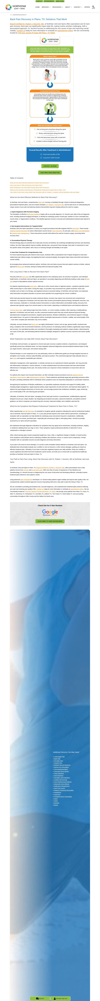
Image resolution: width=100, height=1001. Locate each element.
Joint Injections (58, 775)
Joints (56, 801)
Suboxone (57, 794)
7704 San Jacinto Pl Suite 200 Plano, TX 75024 (36, 33)
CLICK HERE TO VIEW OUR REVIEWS (50, 521)
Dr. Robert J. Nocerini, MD (55, 205)
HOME (37, 7)
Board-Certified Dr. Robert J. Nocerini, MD (27, 24)
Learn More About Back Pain (50, 172)
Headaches (57, 792)
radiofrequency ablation (37, 377)
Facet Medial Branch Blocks (62, 782)
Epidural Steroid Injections (62, 765)
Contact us (21, 31)
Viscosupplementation (61, 769)
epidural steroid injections (19, 231)
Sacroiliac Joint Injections (62, 778)
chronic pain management (20, 233)
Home (11, 14)
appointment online (65, 31)
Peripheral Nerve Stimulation (63, 796)
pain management (26, 479)
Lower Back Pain (59, 756)
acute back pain (37, 470)
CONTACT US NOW (50, 166)
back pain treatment (33, 214)
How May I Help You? (61, 998)
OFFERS (87, 7)
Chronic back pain (16, 310)
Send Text (41, 998)
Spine (56, 799)
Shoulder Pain (58, 761)
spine (15, 358)
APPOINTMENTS (49, 1)
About (67, 7)
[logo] (15, 7)
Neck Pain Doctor (59, 788)
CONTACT (39, 1)
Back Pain (57, 759)
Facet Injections (59, 773)
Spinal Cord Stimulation (61, 767)
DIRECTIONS (60, 1)
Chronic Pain (58, 763)
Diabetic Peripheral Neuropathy (64, 790)
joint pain (31, 411)
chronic (26, 470)
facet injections (57, 231)
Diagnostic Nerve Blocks (61, 784)
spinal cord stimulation (81, 231)
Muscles (56, 803)
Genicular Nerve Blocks (61, 771)
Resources (56, 7)
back (24, 411)
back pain (41, 202)
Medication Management (61, 786)
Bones (56, 805)
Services (45, 7)
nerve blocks (21, 377)
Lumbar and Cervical (60, 780)
